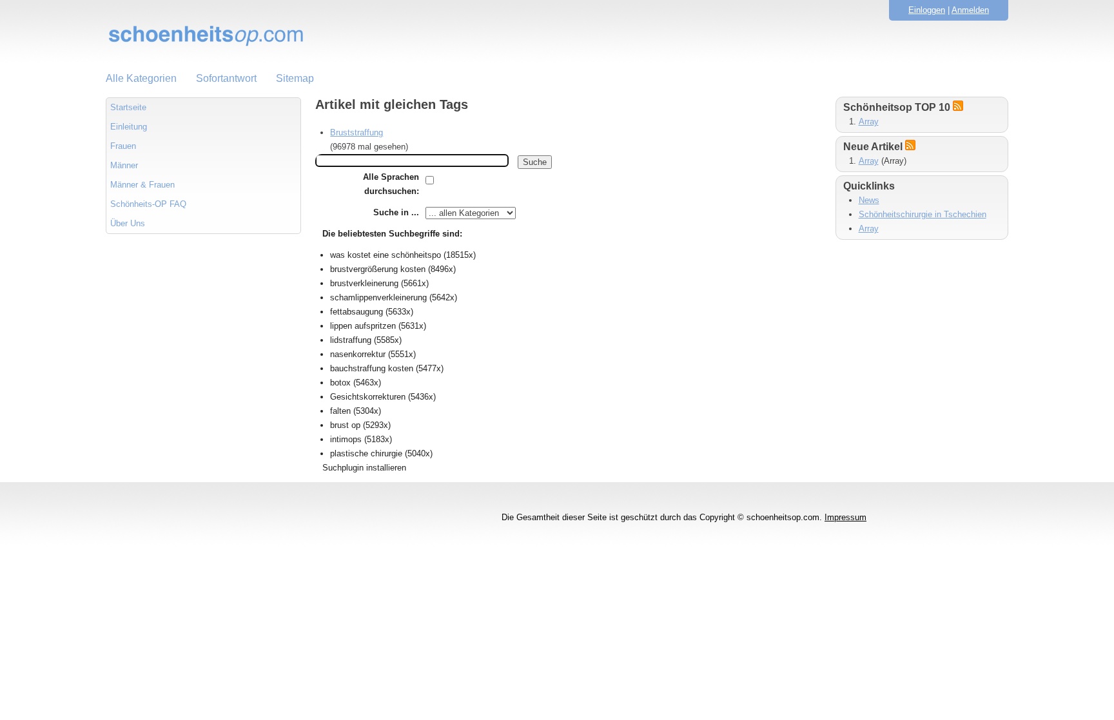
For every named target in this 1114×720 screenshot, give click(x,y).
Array (869, 121)
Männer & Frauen (142, 185)
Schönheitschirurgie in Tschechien (922, 214)
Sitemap (295, 78)
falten (340, 411)
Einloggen (926, 10)
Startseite (128, 107)
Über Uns (127, 223)
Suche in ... (396, 212)
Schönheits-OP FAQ (148, 204)
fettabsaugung (356, 311)
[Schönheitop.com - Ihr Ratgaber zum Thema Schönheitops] (557, 35)
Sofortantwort (226, 78)
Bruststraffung (356, 132)
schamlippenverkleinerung (378, 297)
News (869, 200)
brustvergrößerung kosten (377, 269)
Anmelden (970, 10)
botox (340, 382)
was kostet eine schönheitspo (385, 255)
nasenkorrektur (358, 354)
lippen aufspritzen (363, 326)
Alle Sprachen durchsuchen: (391, 184)
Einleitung (128, 126)
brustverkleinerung (364, 283)
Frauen (123, 146)
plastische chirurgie (366, 453)
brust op (345, 425)
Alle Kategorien (141, 78)
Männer (124, 165)
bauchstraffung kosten (371, 368)
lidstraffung (350, 340)
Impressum (845, 517)
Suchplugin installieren (364, 467)
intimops (346, 439)
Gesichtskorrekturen (368, 397)
